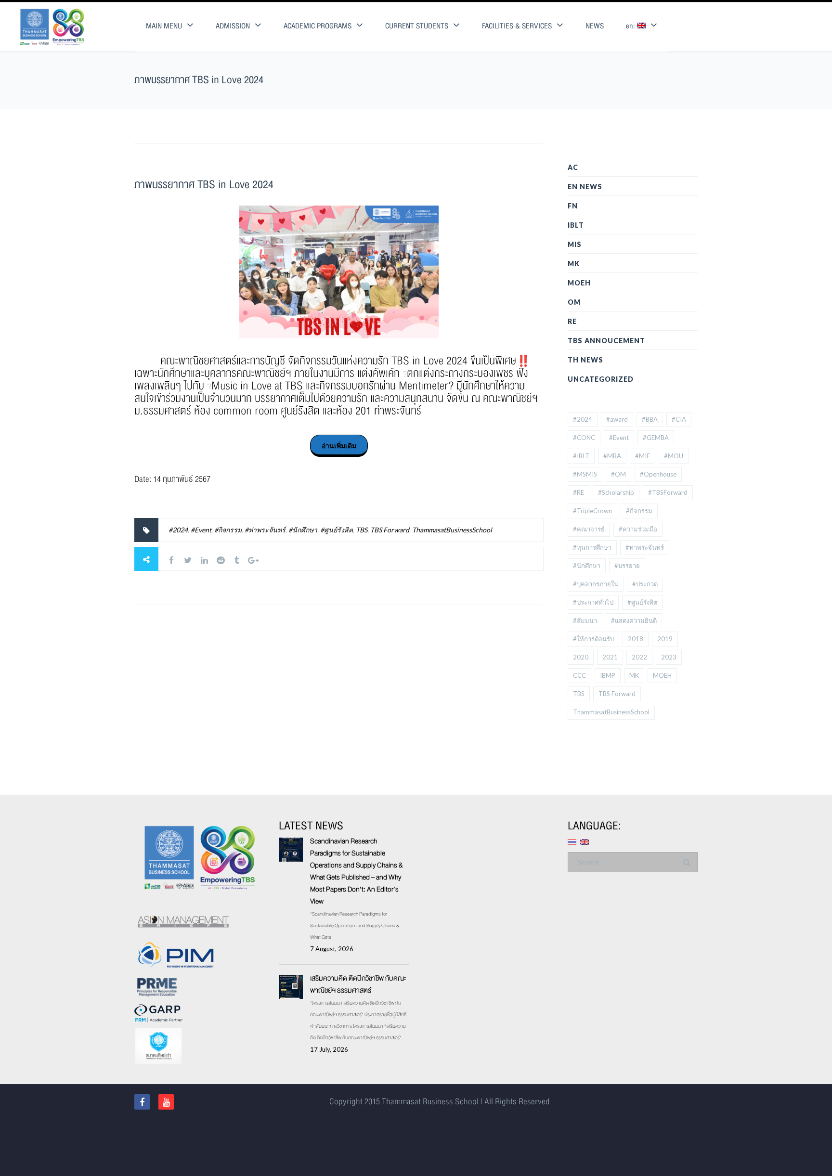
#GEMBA (656, 437)
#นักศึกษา (302, 530)
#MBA (612, 456)
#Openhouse (658, 474)
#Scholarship (616, 492)
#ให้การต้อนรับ (593, 639)
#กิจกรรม (228, 530)
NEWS (594, 26)
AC (573, 167)
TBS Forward (389, 530)
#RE (578, 492)
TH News (585, 360)
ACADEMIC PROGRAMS (317, 26)
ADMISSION (233, 26)
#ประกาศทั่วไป (593, 602)
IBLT (576, 225)
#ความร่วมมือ (638, 529)
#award (617, 419)
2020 (580, 657)
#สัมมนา (585, 620)
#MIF (642, 456)
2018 (635, 639)
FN (573, 206)
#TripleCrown (592, 511)
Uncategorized (601, 379)
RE (572, 321)
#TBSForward (668, 492)
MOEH (579, 283)
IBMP (607, 675)
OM (574, 302)
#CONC (584, 437)
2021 (610, 657)
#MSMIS (585, 474)
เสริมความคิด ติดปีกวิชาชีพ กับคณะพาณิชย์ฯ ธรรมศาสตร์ (358, 984)
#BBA (650, 419)
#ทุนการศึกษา (592, 547)
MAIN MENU (164, 26)
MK (574, 263)
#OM (618, 474)
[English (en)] (584, 841)
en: (631, 26)
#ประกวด (645, 584)
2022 (639, 657)
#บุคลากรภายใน (595, 584)
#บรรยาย (627, 565)
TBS (361, 530)
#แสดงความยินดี (634, 620)
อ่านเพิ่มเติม (339, 445)
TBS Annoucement (606, 340)
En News (585, 186)
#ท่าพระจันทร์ (265, 530)
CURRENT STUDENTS (416, 26)
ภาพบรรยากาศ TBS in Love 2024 (203, 184)
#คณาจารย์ (589, 529)
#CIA (679, 419)
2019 (665, 639)
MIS (575, 244)
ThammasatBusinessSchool (452, 530)
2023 (668, 657)
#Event (201, 530)
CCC (579, 675)
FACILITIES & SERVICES (517, 26)
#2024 (178, 530)
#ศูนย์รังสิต (336, 530)
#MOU (673, 456)
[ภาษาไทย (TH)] (572, 841)
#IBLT (581, 456)
